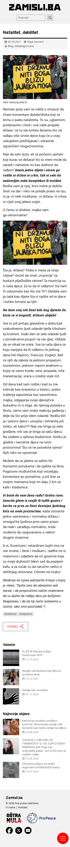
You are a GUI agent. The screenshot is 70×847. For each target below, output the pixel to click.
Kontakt (22, 807)
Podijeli (12, 626)
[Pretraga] (50, 17)
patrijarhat (25, 614)
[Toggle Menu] (63, 838)
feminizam (10, 614)
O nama (10, 807)
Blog (10, 46)
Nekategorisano (24, 46)
